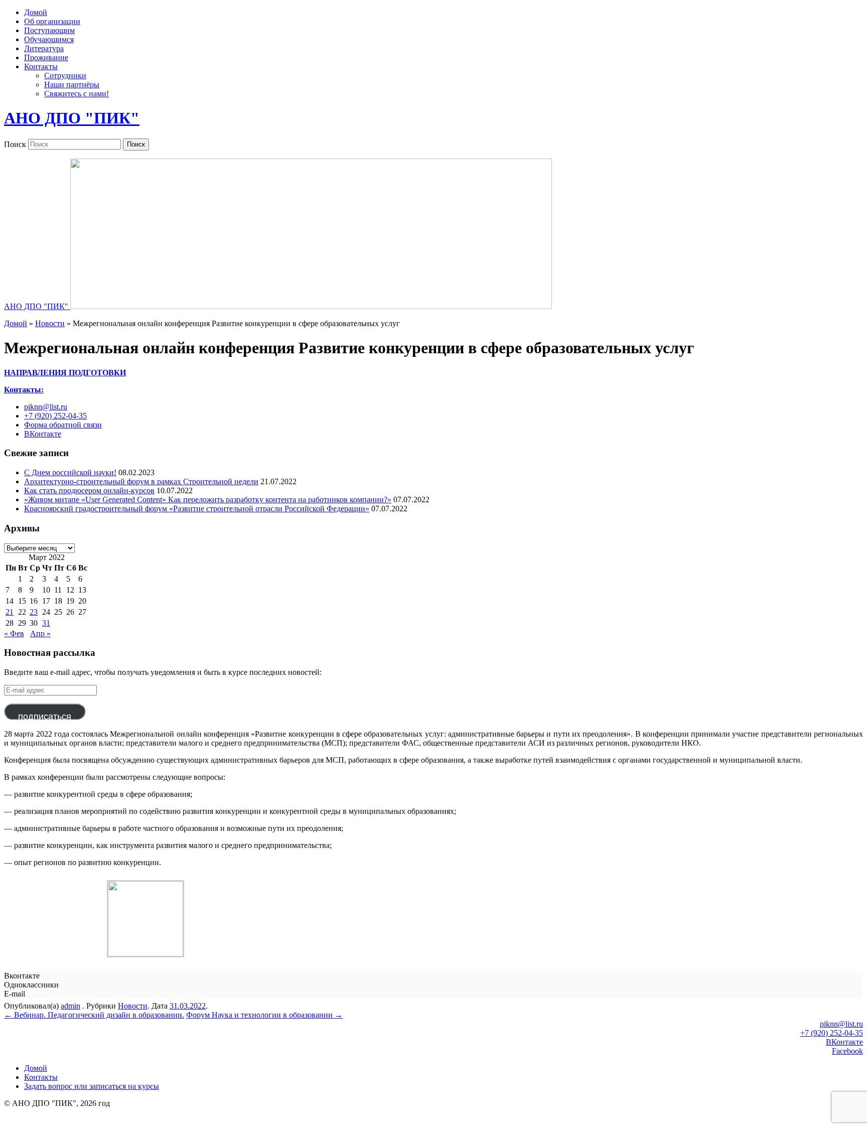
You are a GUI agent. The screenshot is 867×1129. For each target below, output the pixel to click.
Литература (44, 48)
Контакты (41, 66)
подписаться (44, 716)
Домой (35, 12)
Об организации (52, 21)
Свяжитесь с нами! (76, 93)
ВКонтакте (42, 434)
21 (10, 612)
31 (46, 623)
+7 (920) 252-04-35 (55, 415)
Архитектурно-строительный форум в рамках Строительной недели (141, 481)
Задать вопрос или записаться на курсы (91, 1086)
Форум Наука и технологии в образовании (264, 1015)
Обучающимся (49, 39)
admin (70, 1006)
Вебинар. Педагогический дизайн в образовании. (94, 1015)
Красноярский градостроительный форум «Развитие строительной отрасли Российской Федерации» (196, 508)
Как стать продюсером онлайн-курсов (89, 490)
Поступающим (49, 30)
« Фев (14, 633)
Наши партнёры (71, 84)
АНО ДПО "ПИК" (71, 118)
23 (34, 612)
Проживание (46, 57)
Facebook (847, 1051)
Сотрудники (65, 75)
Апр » (40, 633)
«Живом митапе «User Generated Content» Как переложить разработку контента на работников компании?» (207, 499)
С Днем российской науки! (70, 472)
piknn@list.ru (45, 406)
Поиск (15, 143)
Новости (50, 323)
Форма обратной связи (63, 424)
